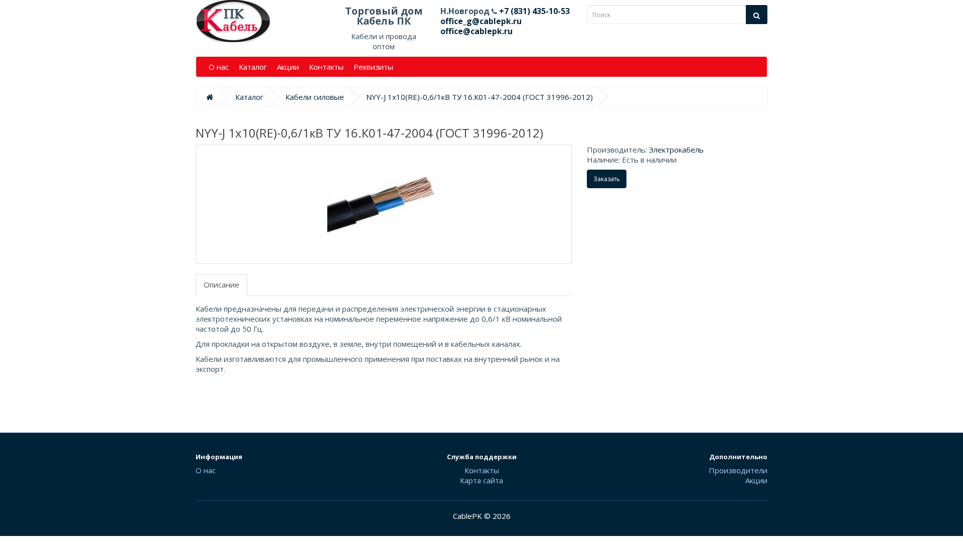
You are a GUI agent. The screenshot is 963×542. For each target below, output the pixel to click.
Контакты (326, 67)
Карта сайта (481, 480)
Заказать (606, 179)
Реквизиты (373, 67)
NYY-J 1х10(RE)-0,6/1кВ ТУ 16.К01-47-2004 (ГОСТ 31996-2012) (479, 97)
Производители (738, 470)
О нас (219, 67)
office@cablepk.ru (476, 31)
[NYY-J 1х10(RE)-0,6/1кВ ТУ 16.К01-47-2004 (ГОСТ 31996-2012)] (384, 204)
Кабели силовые (314, 97)
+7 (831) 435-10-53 (533, 11)
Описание (221, 285)
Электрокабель (676, 150)
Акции (288, 67)
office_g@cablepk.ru (481, 21)
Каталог (253, 67)
